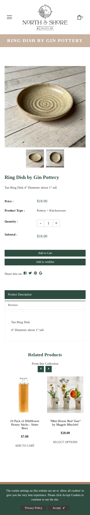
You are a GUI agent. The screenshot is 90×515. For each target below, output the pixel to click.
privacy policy (33, 508)
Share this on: (13, 273)
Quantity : (11, 221)
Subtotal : (11, 234)
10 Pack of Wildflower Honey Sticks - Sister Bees (24, 424)
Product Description (20, 294)
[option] (45, 106)
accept (59, 508)
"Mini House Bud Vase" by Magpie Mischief (65, 422)
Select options (65, 442)
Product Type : (15, 210)
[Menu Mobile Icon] (9, 17)
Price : (9, 201)
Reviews (13, 305)
